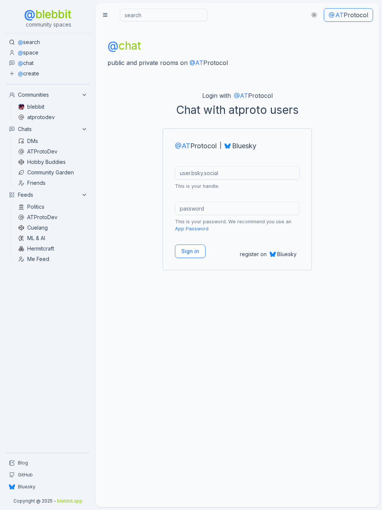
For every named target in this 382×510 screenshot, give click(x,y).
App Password (192, 228)
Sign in (190, 251)
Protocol (351, 15)
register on (268, 254)
